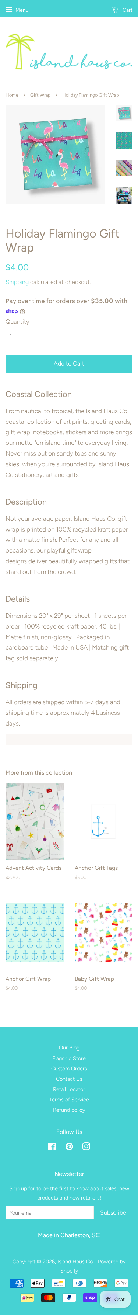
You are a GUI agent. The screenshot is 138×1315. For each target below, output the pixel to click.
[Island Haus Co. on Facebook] (52, 1148)
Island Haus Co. (76, 1261)
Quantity (17, 321)
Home (12, 95)
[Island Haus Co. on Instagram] (86, 1148)
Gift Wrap (40, 95)
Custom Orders (69, 1068)
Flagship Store (69, 1058)
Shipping (17, 282)
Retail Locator (69, 1089)
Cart (126, 10)
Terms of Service (69, 1099)
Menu (21, 10)
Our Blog (69, 1047)
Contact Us (69, 1079)
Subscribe (113, 1212)
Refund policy (69, 1110)
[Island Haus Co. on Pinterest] (69, 1148)
